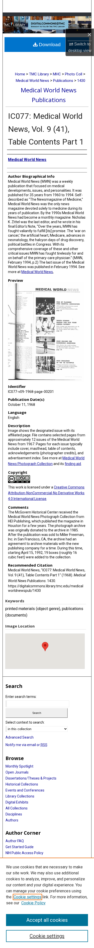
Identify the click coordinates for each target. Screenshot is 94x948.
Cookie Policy (33, 903)
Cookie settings (27, 897)
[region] (47, 903)
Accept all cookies (47, 920)
